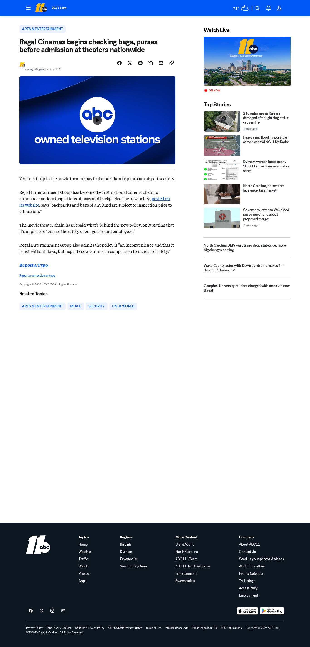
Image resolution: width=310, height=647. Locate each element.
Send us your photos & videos (261, 559)
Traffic (83, 559)
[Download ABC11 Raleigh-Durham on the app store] (247, 611)
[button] (28, 7)
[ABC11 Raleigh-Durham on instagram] (52, 610)
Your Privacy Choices (58, 628)
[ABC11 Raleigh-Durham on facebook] (30, 610)
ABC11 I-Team (186, 559)
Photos (84, 573)
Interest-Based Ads (176, 628)
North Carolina (186, 552)
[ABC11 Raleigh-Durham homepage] (41, 8)
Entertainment (186, 573)
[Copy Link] (171, 63)
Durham (126, 552)
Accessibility (248, 588)
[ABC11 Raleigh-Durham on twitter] (41, 610)
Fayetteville (128, 559)
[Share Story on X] (130, 63)
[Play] (247, 61)
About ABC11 (249, 544)
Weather (85, 552)
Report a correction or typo (37, 275)
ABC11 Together (251, 566)
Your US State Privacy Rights (125, 628)
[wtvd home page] (38, 544)
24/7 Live (59, 7)
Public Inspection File (204, 628)
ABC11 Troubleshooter (193, 566)
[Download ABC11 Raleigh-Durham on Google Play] (272, 611)
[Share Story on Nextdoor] (151, 63)
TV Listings (247, 581)
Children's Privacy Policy (89, 628)
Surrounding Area (133, 566)
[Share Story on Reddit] (140, 63)
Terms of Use (153, 628)
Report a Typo (33, 265)
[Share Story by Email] (161, 63)
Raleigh (125, 544)
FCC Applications (231, 628)
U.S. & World (184, 544)
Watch (83, 566)
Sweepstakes (185, 581)
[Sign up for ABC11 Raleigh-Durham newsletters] (63, 610)
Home (83, 544)
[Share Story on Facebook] (119, 63)
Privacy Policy (34, 628)
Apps (82, 581)
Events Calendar (251, 573)
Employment (248, 595)
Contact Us (247, 552)
